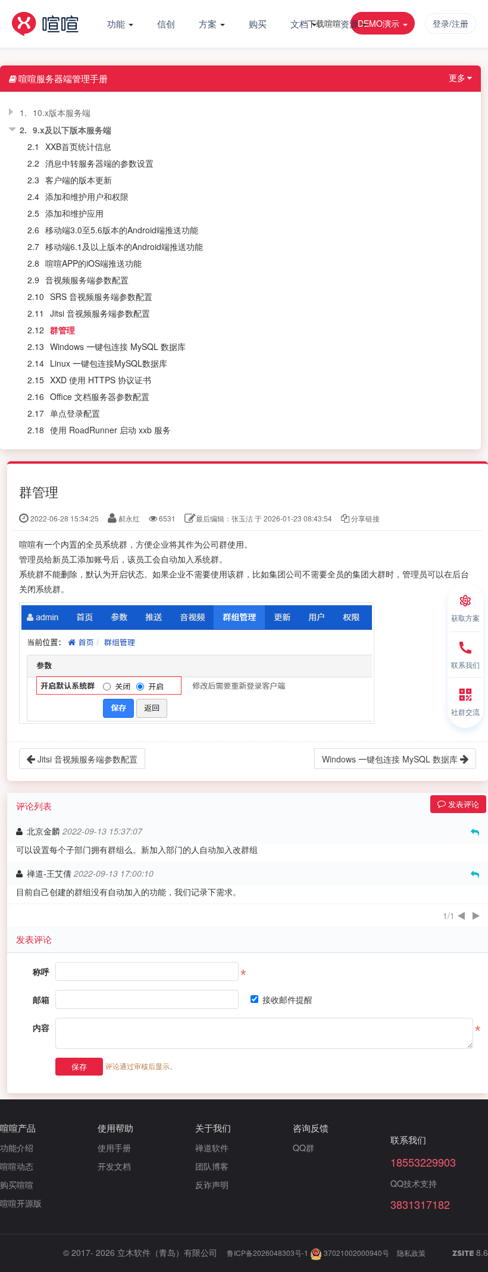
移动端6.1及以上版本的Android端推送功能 (124, 246)
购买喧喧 (16, 1184)
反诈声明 (212, 1184)
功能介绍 (16, 1148)
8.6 (470, 1253)
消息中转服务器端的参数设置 (99, 163)
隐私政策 (411, 1253)
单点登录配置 (75, 413)
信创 (166, 23)
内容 (41, 1027)
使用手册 (114, 1148)
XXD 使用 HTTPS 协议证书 (100, 380)
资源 (350, 23)
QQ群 (303, 1148)
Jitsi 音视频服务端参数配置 (100, 313)
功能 (117, 23)
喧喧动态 (16, 1166)
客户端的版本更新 (78, 180)
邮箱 (41, 999)
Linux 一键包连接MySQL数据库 (108, 363)
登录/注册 (450, 23)
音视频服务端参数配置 (87, 280)
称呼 (41, 971)
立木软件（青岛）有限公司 (167, 1252)
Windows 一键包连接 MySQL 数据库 (118, 346)
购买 (258, 23)
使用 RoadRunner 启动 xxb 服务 (110, 430)
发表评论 (462, 804)
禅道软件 (212, 1148)
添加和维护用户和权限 (87, 196)
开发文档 (114, 1166)
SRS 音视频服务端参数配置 (101, 296)
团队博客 (212, 1166)
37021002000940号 (355, 1253)
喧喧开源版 (21, 1203)
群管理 (62, 330)
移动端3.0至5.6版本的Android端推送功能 (121, 230)
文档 (300, 23)
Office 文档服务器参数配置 (99, 396)
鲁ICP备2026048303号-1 (267, 1253)
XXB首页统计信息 (78, 146)
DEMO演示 (380, 23)
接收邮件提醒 (287, 999)
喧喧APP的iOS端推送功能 (93, 263)
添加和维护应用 (74, 213)
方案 (209, 23)
